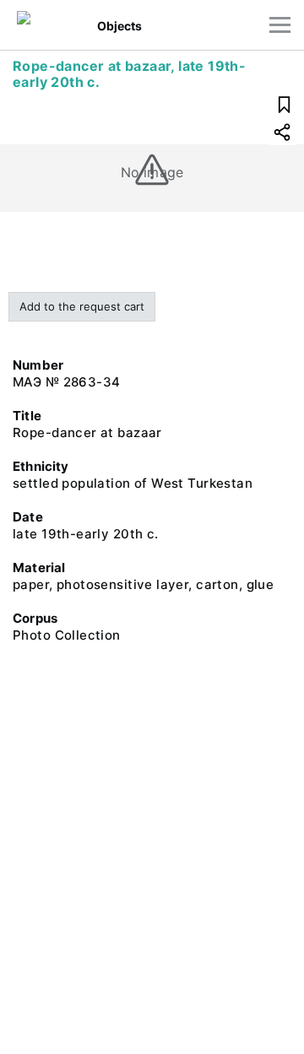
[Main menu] (280, 24)
